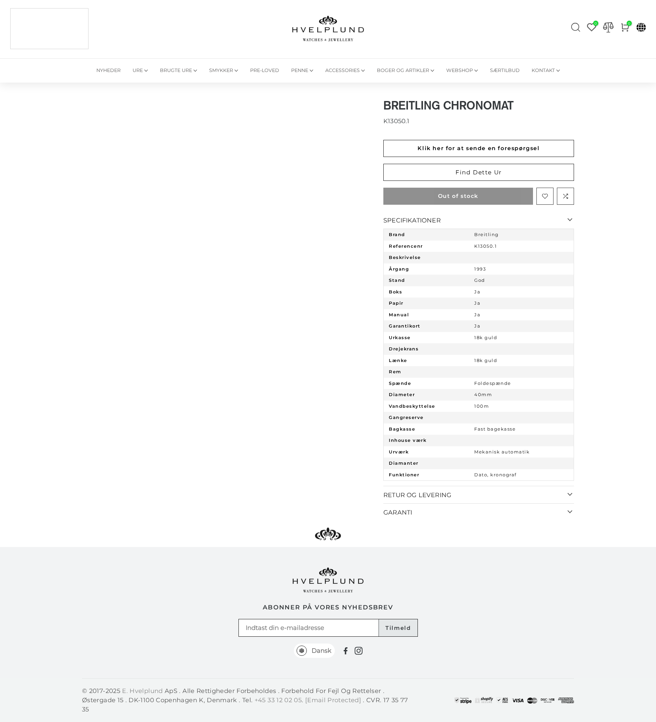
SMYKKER (221, 70)
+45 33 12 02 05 (278, 700)
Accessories (342, 70)
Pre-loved (264, 70)
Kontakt (543, 70)
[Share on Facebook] (345, 650)
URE (138, 70)
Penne (299, 70)
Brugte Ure (176, 70)
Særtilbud (505, 70)
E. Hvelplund (142, 691)
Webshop (459, 70)
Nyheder (108, 70)
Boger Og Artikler (403, 70)
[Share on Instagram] (359, 650)
